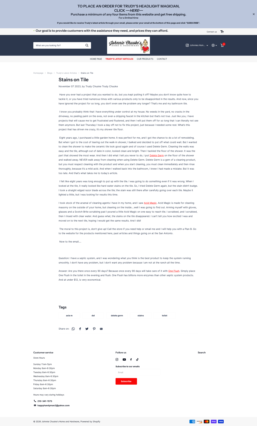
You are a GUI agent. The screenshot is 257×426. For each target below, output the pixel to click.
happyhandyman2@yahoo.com (53, 405)
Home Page (96, 59)
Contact (162, 59)
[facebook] (131, 359)
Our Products (145, 59)
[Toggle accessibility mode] (222, 32)
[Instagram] (117, 359)
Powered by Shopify (90, 421)
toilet (164, 315)
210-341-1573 (44, 401)
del (93, 315)
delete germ (117, 315)
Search (202, 352)
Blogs (49, 73)
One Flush (173, 270)
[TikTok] (137, 359)
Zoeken (87, 45)
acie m (69, 315)
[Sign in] (214, 45)
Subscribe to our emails (128, 366)
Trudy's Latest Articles (119, 59)
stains (141, 315)
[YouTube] (124, 359)
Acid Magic (150, 202)
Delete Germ (157, 155)
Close (253, 14)
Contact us (212, 32)
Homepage (38, 73)
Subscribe (126, 381)
